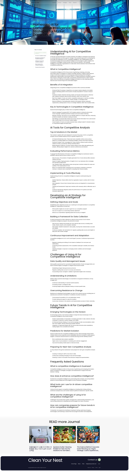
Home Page (73, 463)
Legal (99, 467)
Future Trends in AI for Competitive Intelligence (39, 64)
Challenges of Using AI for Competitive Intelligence (39, 61)
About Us (89, 467)
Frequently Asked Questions (40, 67)
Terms (96, 467)
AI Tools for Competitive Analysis (40, 55)
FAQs (83, 463)
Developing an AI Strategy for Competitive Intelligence (40, 58)
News (79, 463)
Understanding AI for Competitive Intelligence (40, 53)
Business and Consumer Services (41, 20)
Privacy (93, 467)
